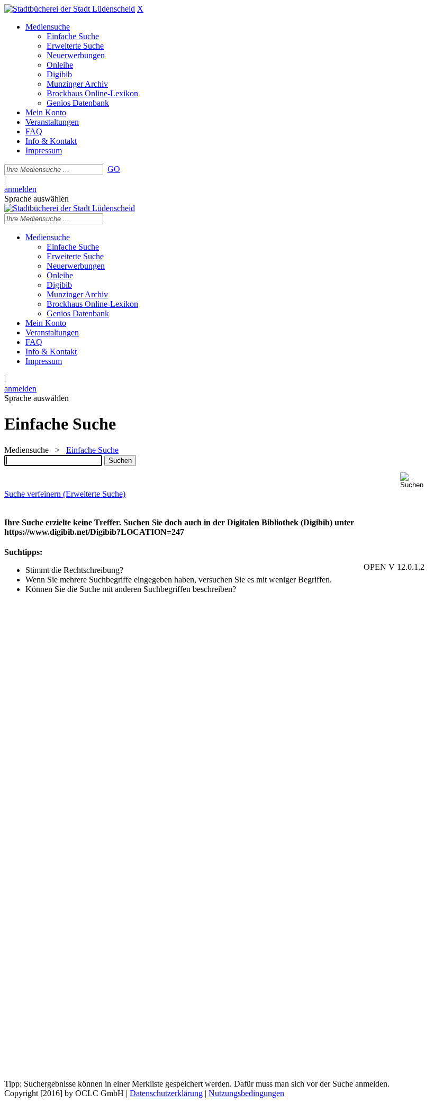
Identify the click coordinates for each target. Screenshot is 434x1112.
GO (113, 169)
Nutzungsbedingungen (246, 1093)
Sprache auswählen (36, 198)
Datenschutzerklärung (166, 1093)
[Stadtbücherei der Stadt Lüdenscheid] (69, 8)
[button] (415, 480)
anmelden (20, 189)
